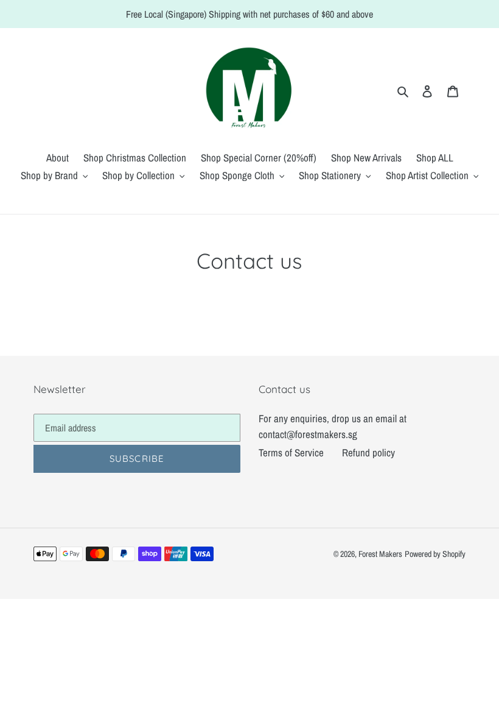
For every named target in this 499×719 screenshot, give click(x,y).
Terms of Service (291, 452)
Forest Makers (380, 553)
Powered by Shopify (435, 553)
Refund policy (368, 452)
